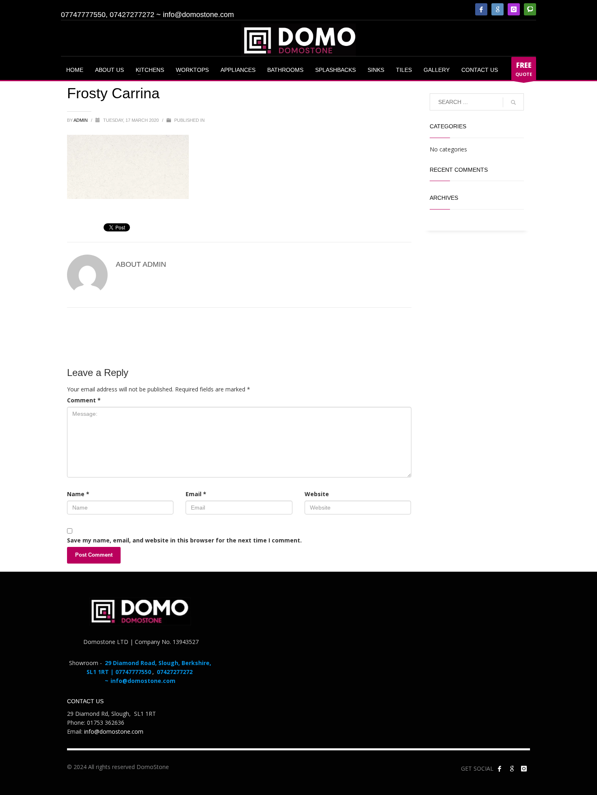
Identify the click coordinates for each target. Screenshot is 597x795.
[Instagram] (514, 9)
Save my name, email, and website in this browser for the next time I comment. (184, 540)
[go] (513, 102)
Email (196, 494)
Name (78, 494)
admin (81, 120)
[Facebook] (481, 9)
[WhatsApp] (530, 9)
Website (317, 494)
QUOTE (523, 68)
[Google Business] (497, 9)
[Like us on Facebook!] (499, 769)
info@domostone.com (198, 15)
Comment (84, 400)
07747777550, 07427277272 (107, 15)
